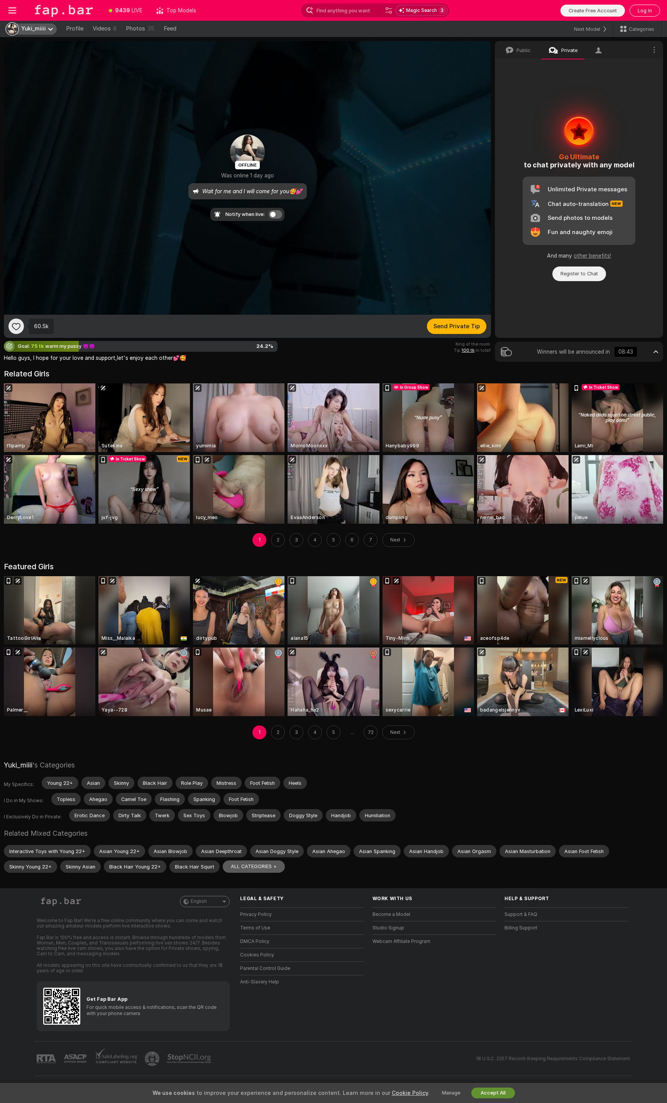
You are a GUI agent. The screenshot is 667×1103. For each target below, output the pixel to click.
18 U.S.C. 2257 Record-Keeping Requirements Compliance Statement (553, 1058)
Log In (645, 10)
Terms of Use (255, 928)
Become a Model (391, 914)
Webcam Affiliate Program (401, 941)
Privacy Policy (256, 914)
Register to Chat (579, 274)
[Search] (388, 10)
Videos (105, 28)
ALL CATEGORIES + (254, 866)
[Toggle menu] (12, 10)
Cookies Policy (257, 955)
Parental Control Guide (265, 968)
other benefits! (592, 256)
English (199, 901)
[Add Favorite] (16, 326)
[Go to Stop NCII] (190, 1058)
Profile (74, 28)
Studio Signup (388, 928)
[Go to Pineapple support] (153, 1058)
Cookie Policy (410, 1093)
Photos (140, 28)
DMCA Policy (254, 941)
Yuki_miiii (18, 765)
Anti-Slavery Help (259, 982)
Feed (170, 28)
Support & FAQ (520, 914)
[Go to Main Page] (63, 10)
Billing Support (520, 928)
